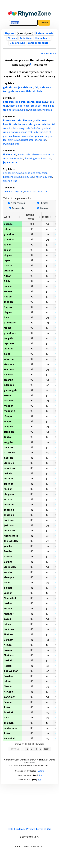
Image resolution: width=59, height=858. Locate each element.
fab (36, 87)
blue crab (8, 101)
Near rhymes (18, 203)
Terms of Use (43, 829)
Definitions (25, 38)
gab (5, 87)
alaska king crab (32, 173)
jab (20, 87)
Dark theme (37, 846)
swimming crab (11, 143)
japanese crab (10, 162)
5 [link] (40, 748)
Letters (41, 771)
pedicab (39, 136)
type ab (24, 109)
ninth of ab (28, 136)
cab (23, 91)
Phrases (12, 38)
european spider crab (36, 191)
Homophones (42, 38)
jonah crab (27, 132)
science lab (40, 139)
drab (39, 91)
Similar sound (17, 42)
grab (11, 91)
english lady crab (43, 176)
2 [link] (27, 748)
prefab (31, 101)
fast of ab (36, 128)
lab (33, 91)
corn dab (25, 105)
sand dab (41, 101)
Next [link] (46, 748)
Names (44, 208)
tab (5, 91)
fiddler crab (9, 154)
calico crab (36, 154)
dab (31, 87)
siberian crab (10, 180)
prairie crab (14, 139)
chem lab (14, 105)
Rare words (18, 208)
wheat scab (35, 109)
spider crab (40, 120)
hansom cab (25, 124)
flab (28, 91)
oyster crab (39, 124)
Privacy (30, 829)
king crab (20, 101)
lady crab (38, 132)
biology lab (27, 176)
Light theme (22, 846)
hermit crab (10, 124)
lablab (45, 105)
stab (42, 87)
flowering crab (32, 158)
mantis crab (14, 136)
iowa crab (46, 158)
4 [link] (36, 748)
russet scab (27, 139)
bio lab (12, 128)
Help (10, 829)
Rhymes (9, 33)
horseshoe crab (12, 120)
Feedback (19, 829)
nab (15, 87)
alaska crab (23, 154)
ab (10, 87)
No (40, 775)
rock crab (14, 109)
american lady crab (13, 191)
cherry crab (23, 128)
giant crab (14, 132)
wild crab (47, 109)
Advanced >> (48, 53)
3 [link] (31, 748)
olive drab (27, 120)
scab (48, 87)
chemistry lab (16, 158)
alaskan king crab (12, 173)
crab (17, 91)
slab (25, 87)
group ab (36, 105)
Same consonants (38, 42)
